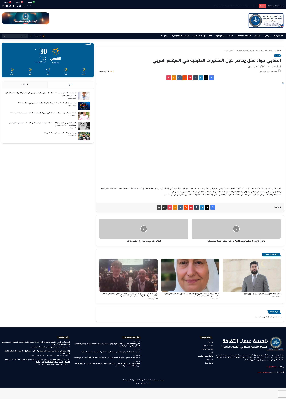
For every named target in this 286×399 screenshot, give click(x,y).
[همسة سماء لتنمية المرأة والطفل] (266, 20)
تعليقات (25, 84)
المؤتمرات (209, 359)
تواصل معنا (209, 363)
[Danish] (22, 2)
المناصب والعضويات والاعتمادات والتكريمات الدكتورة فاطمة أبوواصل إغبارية (234, 5)
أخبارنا (211, 352)
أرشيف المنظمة (199, 35)
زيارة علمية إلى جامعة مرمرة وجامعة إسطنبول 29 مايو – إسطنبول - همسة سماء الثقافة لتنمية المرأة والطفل (37, 352)
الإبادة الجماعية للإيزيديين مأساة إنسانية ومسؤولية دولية (262, 294)
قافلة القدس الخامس (205, 356)
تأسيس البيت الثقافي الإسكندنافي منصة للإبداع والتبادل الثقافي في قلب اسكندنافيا (47, 103)
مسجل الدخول (267, 316)
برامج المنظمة (208, 345)
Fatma (275, 71)
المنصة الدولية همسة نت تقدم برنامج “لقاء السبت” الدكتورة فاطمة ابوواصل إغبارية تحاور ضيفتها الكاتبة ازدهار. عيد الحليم (191, 295)
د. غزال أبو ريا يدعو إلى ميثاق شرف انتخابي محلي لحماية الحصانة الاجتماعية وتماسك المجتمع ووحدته (43, 113)
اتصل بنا (164, 35)
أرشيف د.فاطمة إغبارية (180, 35)
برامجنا (257, 35)
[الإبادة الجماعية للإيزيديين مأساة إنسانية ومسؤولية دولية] (252, 275)
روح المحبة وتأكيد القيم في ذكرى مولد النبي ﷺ (60, 133)
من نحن (268, 35)
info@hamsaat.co (264, 372)
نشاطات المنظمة (244, 35)
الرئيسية (277, 35)
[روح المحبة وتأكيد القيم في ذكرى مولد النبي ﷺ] (84, 136)
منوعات (270, 50)
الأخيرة (70, 84)
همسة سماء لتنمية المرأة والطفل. (153, 380)
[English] (10, 2)
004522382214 (272, 366)
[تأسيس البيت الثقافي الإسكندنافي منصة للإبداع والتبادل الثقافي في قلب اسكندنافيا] (84, 106)
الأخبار (231, 35)
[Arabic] (33, 2)
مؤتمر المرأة (220, 35)
